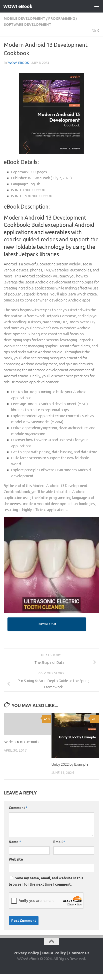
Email (59, 842)
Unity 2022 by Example (70, 764)
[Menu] (96, 6)
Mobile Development (24, 19)
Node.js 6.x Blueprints (21, 742)
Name (15, 842)
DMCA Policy (54, 953)
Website (16, 859)
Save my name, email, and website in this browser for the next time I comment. (46, 881)
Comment (18, 808)
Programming (61, 19)
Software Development (27, 25)
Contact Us (79, 953)
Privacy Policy (26, 953)
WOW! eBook (17, 6)
